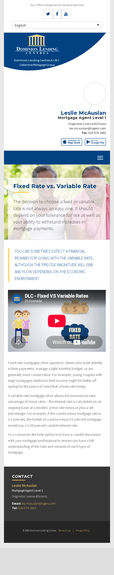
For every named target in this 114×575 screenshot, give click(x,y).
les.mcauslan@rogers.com (87, 128)
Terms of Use (64, 530)
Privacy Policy (83, 530)
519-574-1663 (97, 133)
